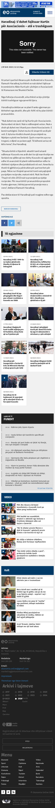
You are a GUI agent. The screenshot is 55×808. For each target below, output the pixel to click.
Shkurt (5, 701)
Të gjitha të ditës (44, 488)
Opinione (22, 763)
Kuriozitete (5, 774)
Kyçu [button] (27, 741)
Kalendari (39, 770)
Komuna (4, 770)
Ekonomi (4, 760)
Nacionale (40, 763)
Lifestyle (4, 767)
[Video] (14, 387)
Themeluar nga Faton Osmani (14, 681)
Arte (38, 767)
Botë (38, 774)
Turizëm (22, 774)
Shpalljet (22, 784)
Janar (5, 698)
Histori (21, 777)
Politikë (22, 760)
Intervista (22, 780)
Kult (20, 767)
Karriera (39, 784)
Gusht (25, 701)
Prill (4, 708)
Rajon (3, 777)
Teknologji (40, 780)
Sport (3, 763)
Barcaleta (39, 777)
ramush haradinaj (11, 209)
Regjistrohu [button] (28, 748)
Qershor (6, 714)
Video (38, 760)
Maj (4, 711)
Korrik (25, 698)
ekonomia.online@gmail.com (15, 669)
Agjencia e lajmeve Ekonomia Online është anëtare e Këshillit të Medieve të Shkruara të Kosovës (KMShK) (32, 802)
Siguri (21, 770)
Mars (5, 705)
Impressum (6, 676)
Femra (3, 784)
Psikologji (5, 780)
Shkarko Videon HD (41, 72)
